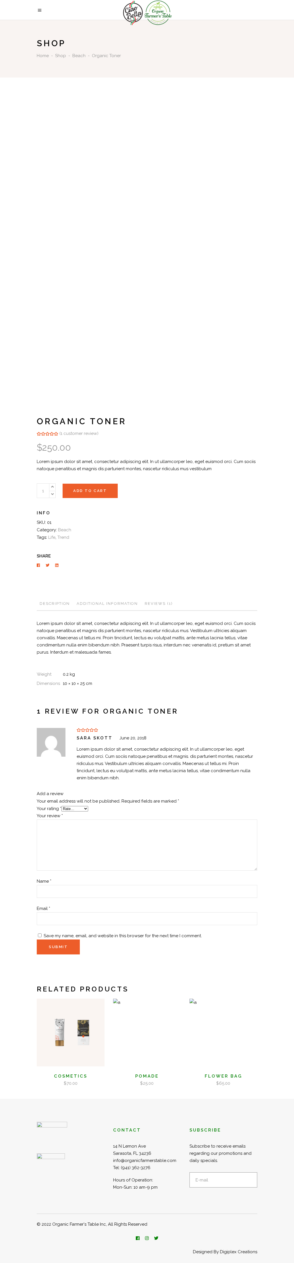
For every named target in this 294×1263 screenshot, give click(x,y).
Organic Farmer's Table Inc (79, 1224)
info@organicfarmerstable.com (144, 1160)
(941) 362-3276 (135, 1167)
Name (44, 881)
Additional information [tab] (107, 603)
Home (43, 55)
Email (43, 908)
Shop (60, 55)
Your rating (49, 808)
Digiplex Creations (238, 1251)
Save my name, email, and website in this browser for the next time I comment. (123, 935)
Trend (63, 537)
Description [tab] (55, 603)
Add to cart (90, 491)
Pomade (147, 1076)
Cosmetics (70, 1076)
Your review (50, 815)
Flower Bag (223, 1076)
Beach (79, 55)
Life (51, 537)
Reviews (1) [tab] (159, 603)
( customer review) (78, 433)
